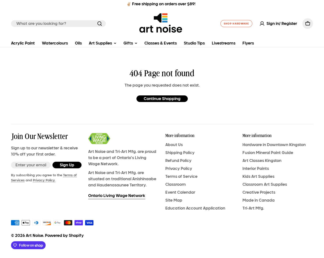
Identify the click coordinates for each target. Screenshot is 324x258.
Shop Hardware (236, 23)
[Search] (99, 23)
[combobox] (58, 23)
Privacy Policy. (44, 180)
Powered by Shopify (64, 235)
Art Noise (34, 235)
